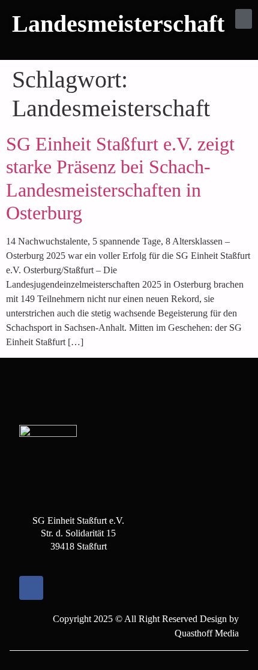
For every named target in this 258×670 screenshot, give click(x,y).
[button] (243, 19)
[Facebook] (31, 588)
